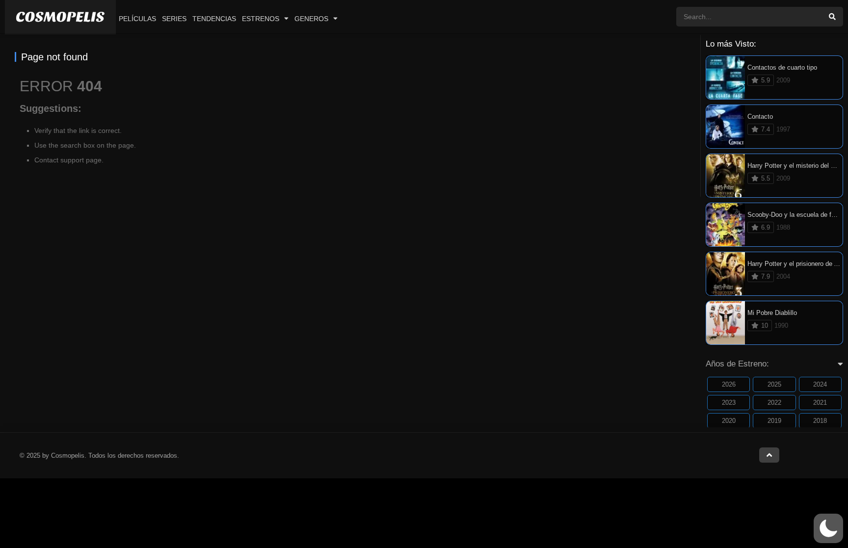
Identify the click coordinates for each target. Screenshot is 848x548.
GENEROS (311, 19)
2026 (729, 384)
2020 (729, 420)
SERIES (174, 19)
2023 (729, 402)
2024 (820, 384)
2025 (774, 384)
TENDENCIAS (214, 19)
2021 (820, 402)
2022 (774, 402)
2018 (820, 420)
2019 (774, 420)
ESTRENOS (260, 19)
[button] (828, 528)
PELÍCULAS (137, 19)
